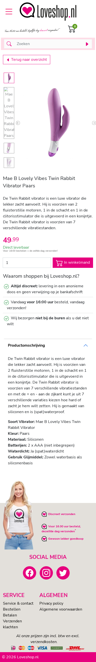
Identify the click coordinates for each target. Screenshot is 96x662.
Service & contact (18, 603)
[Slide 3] (9, 148)
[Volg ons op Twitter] (63, 573)
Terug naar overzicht (28, 59)
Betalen (10, 615)
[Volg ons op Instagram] (46, 573)
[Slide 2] (9, 113)
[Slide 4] (9, 162)
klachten (10, 627)
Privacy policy (51, 603)
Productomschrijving (26, 345)
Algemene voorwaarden (60, 609)
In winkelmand (76, 262)
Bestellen (11, 609)
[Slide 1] (9, 78)
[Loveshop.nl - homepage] (48, 11)
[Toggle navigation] (9, 11)
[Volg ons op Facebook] (29, 573)
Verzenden (12, 621)
